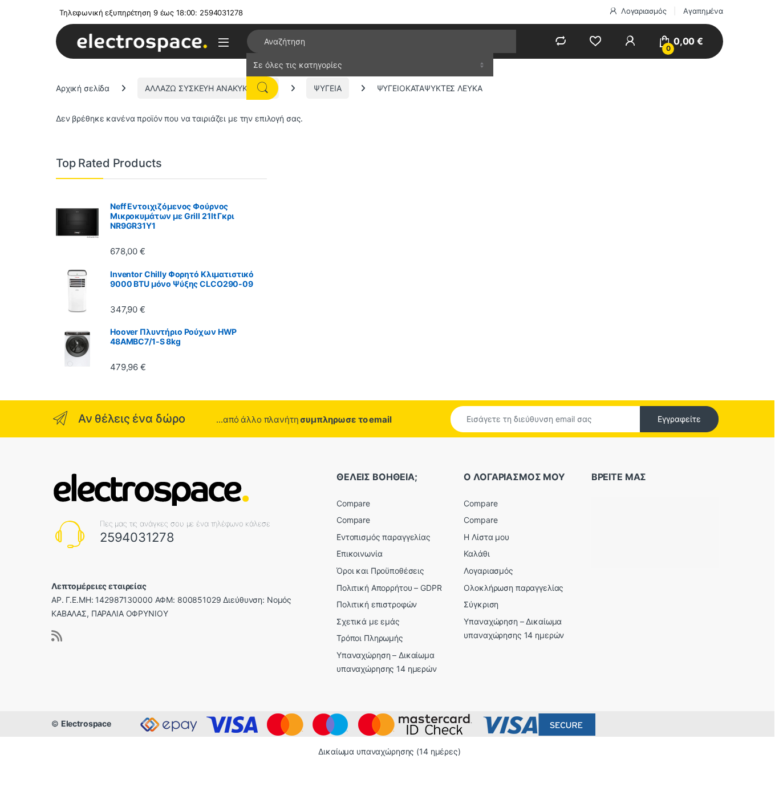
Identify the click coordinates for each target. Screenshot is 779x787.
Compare (353, 503)
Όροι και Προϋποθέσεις (380, 570)
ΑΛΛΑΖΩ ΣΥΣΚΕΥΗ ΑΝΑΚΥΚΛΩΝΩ (208, 88)
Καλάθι (476, 553)
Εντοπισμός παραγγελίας (383, 537)
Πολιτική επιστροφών (376, 604)
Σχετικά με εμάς (368, 621)
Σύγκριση (481, 604)
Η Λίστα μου (486, 537)
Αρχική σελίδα (82, 88)
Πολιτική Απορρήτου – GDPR (389, 588)
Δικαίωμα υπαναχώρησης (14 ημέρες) (389, 751)
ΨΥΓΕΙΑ (327, 88)
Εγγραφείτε (679, 419)
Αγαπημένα (703, 10)
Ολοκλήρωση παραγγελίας (513, 588)
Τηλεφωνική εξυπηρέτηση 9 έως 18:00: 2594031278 (151, 12)
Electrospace (86, 723)
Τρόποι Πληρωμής (369, 638)
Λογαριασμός (643, 10)
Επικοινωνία (359, 553)
